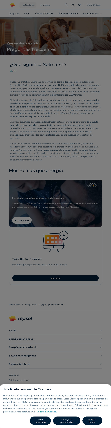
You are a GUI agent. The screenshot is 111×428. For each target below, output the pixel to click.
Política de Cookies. (47, 411)
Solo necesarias (40, 420)
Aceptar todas (92, 420)
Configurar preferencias (66, 420)
